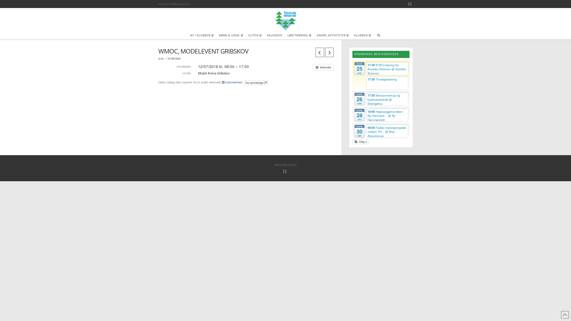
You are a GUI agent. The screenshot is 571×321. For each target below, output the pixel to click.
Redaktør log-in (285, 164)
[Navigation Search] (379, 36)
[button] (360, 142)
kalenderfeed (233, 82)
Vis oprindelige (254, 82)
